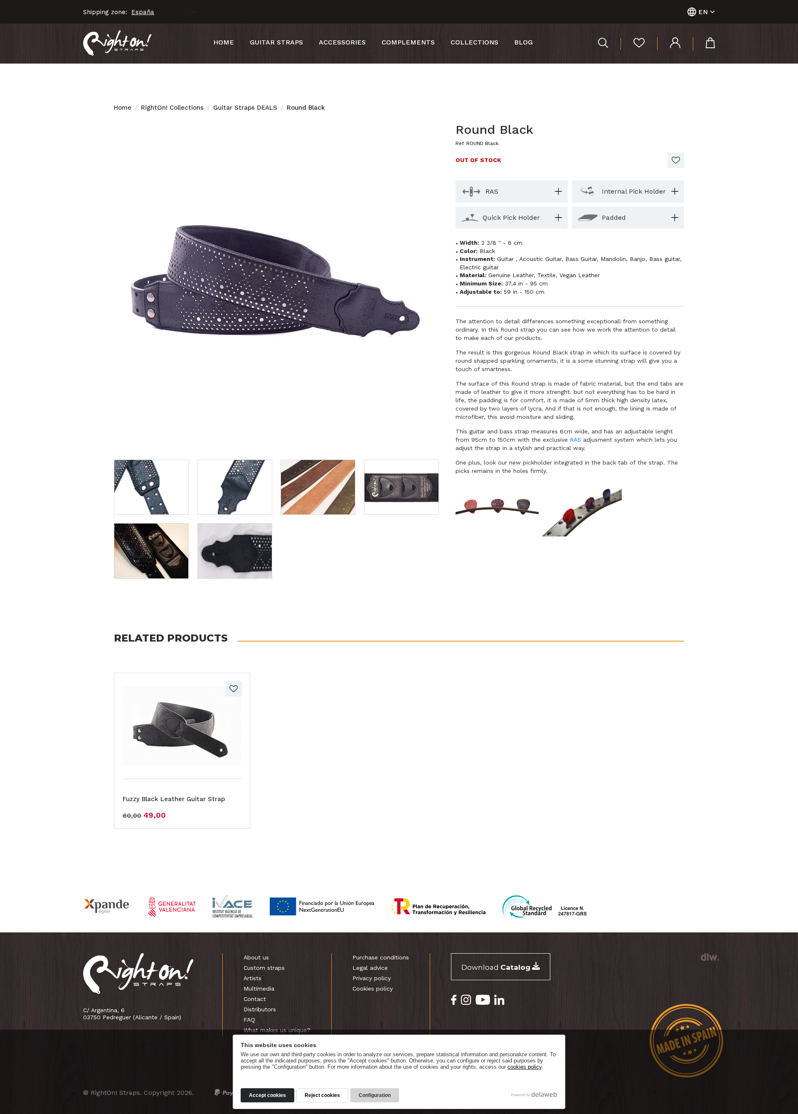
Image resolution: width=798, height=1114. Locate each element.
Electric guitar (479, 267)
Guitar (506, 259)
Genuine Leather (511, 275)
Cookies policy (372, 988)
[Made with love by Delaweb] (534, 1094)
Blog (523, 42)
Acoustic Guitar (540, 259)
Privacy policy (371, 978)
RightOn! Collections (172, 107)
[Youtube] (482, 1000)
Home (223, 42)
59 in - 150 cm (524, 291)
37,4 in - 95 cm (526, 283)
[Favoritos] (633, 44)
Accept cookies (267, 1095)
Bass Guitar (581, 259)
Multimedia (259, 988)
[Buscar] (603, 44)
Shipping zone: (105, 12)
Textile (546, 275)
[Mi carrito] (704, 43)
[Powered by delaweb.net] (709, 957)
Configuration (375, 1095)
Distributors (260, 1009)
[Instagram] (466, 1000)
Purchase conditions (380, 957)
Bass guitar (664, 259)
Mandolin (613, 259)
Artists (252, 978)
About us (256, 957)
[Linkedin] (499, 1000)
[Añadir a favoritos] (675, 160)
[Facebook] (454, 1000)
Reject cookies (322, 1095)
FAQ (249, 1019)
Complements (408, 42)
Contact (255, 999)
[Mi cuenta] (668, 43)
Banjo (637, 259)
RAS (575, 439)
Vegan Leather (579, 275)
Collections (474, 42)
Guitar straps (276, 42)
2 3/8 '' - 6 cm (501, 242)
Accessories (342, 42)
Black (487, 251)
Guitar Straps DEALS (245, 107)
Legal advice (370, 967)
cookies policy (524, 1067)
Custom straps (264, 967)
